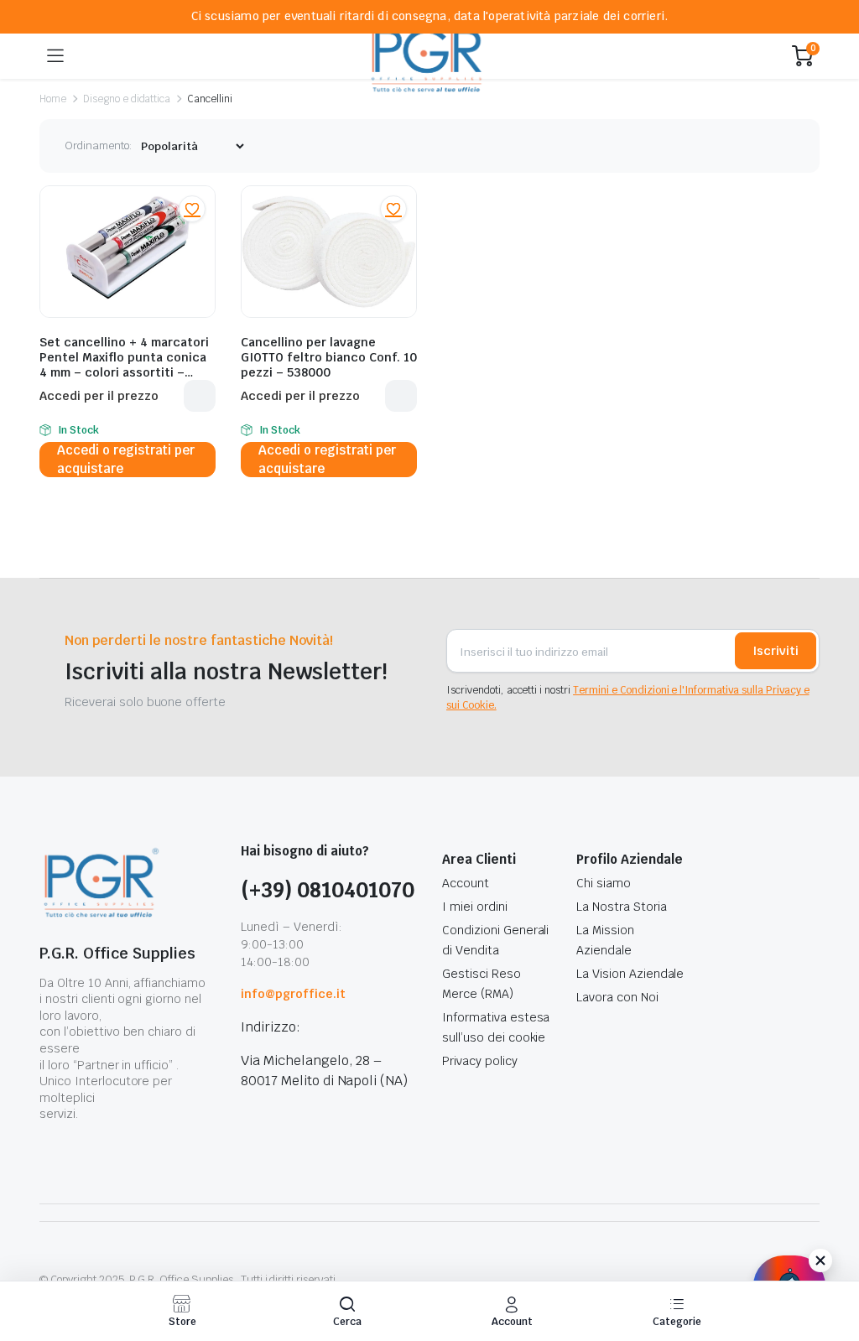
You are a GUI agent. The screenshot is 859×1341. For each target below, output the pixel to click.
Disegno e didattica (126, 99)
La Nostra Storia (621, 906)
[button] (192, 208)
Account (465, 883)
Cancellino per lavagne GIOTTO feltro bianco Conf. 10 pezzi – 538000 (329, 357)
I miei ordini (475, 906)
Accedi (200, 396)
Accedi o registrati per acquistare (126, 459)
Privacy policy (480, 1060)
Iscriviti (775, 650)
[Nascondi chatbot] (820, 1260)
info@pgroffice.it (293, 993)
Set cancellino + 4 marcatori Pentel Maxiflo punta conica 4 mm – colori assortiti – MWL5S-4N (124, 365)
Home (52, 99)
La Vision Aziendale (630, 973)
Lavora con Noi (617, 997)
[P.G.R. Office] (428, 56)
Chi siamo (603, 883)
